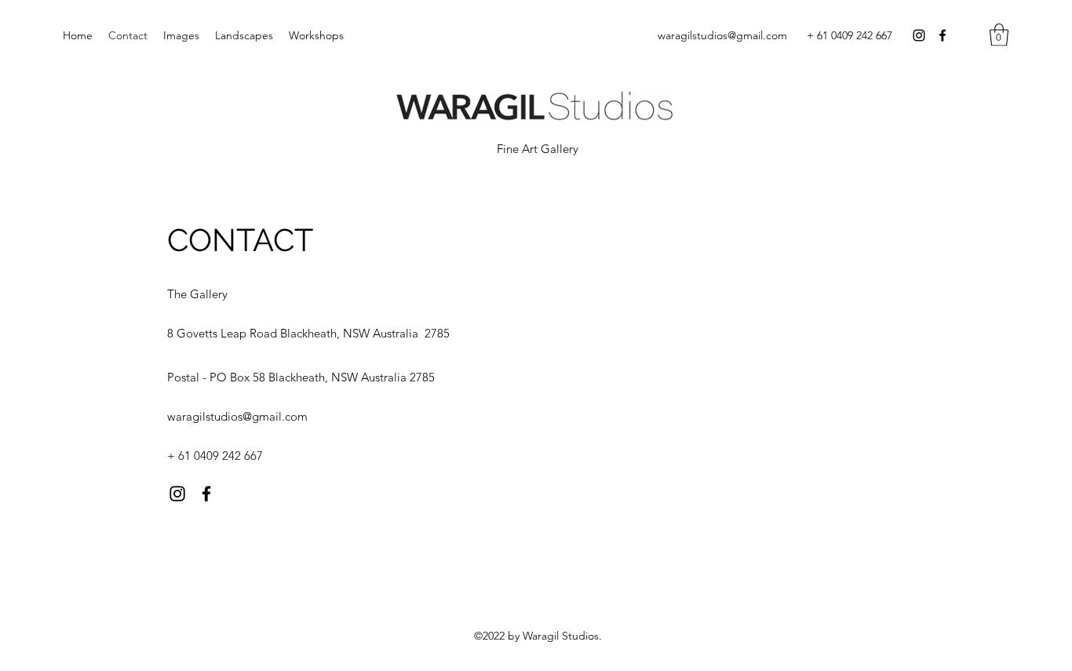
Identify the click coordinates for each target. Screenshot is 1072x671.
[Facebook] (942, 35)
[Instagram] (919, 35)
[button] (999, 35)
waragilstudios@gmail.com (722, 35)
